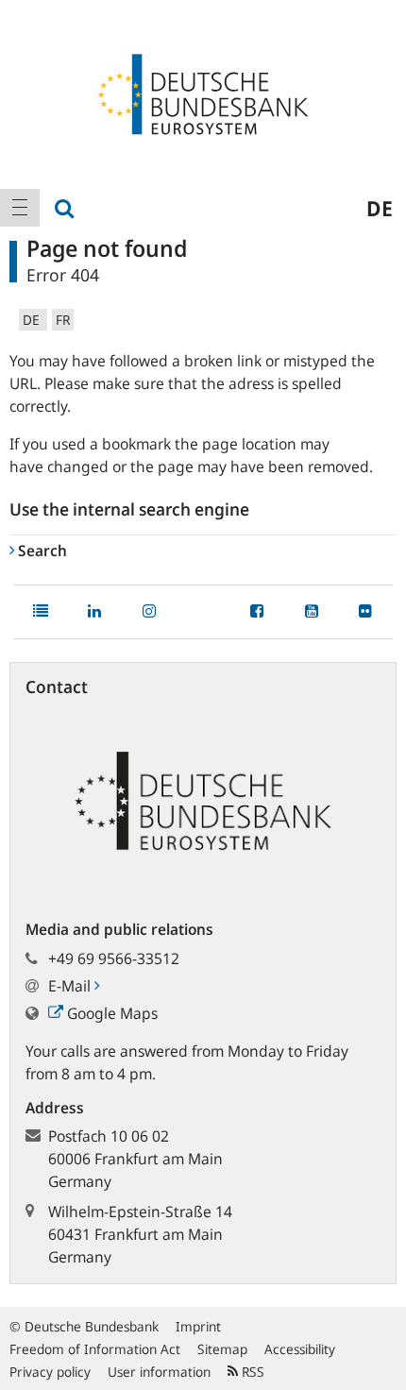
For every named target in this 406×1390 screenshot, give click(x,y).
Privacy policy (50, 1372)
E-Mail (71, 985)
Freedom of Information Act (94, 1349)
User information (159, 1372)
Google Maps (110, 1013)
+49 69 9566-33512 (113, 958)
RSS (251, 1372)
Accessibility (299, 1349)
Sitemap (222, 1349)
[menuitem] (20, 208)
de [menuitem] (379, 208)
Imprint (198, 1326)
